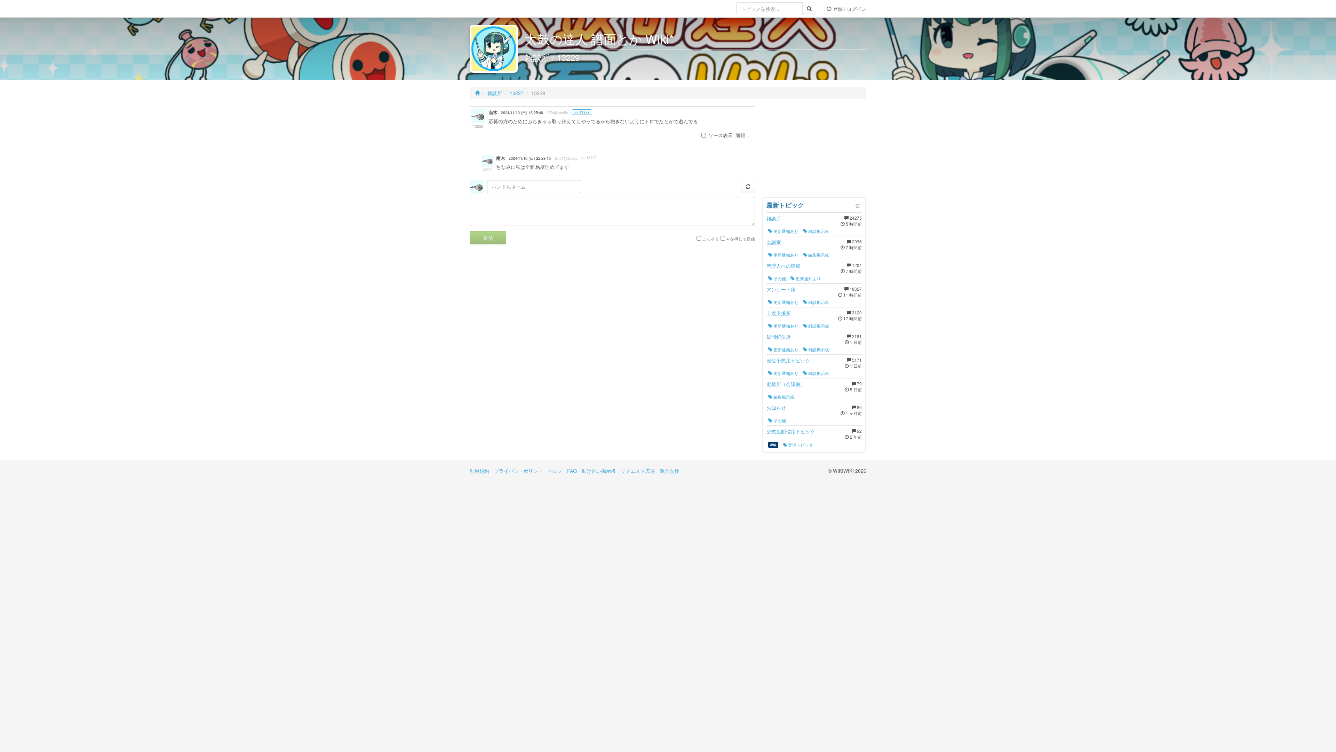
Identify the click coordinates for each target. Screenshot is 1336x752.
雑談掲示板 (818, 231)
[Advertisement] (814, 149)
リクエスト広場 (638, 470)
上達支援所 (778, 313)
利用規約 (479, 470)
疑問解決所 (778, 336)
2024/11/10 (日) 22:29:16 (530, 158)
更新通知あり (785, 231)
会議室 (773, 241)
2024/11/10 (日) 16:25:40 (522, 112)
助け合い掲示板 (599, 470)
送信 (488, 237)
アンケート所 (781, 289)
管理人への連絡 (783, 265)
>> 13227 (582, 112)
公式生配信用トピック (790, 431)
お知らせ (776, 407)
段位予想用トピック (788, 360)
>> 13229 (589, 157)
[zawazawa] (497, 8)
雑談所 (494, 92)
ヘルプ (555, 470)
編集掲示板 (818, 255)
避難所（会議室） (785, 384)
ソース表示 (720, 135)
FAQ (572, 470)
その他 (779, 278)
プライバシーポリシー (518, 470)
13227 (517, 92)
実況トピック (800, 445)
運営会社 (669, 470)
